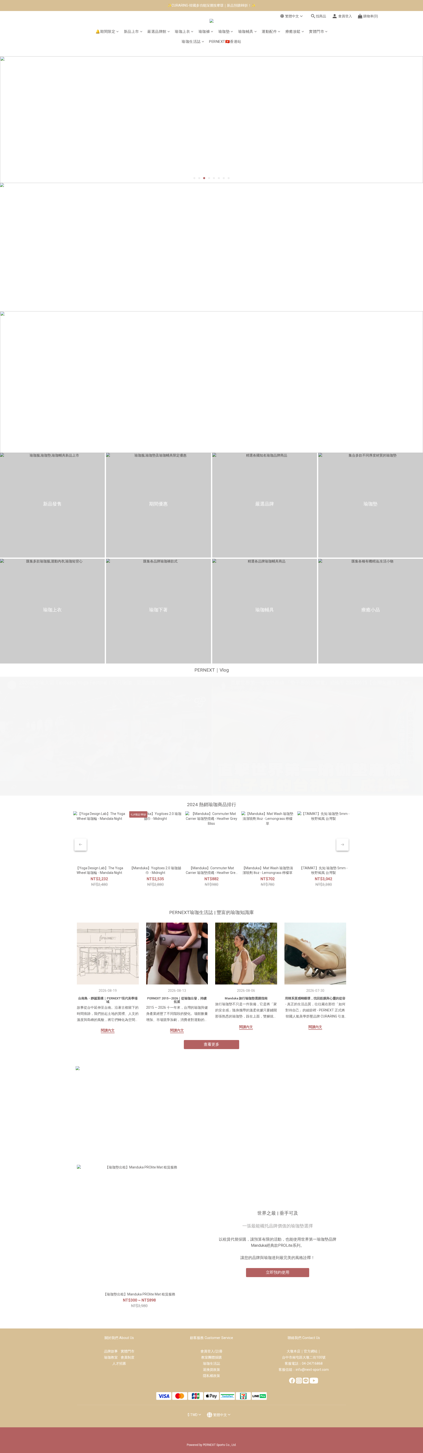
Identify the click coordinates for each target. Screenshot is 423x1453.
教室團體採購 (211, 1357)
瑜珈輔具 (245, 31)
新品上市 (131, 31)
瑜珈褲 (204, 31)
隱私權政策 (211, 1376)
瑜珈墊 (224, 31)
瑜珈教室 (112, 1357)
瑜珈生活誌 (191, 41)
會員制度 (127, 1357)
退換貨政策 (211, 1370)
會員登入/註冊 (211, 1351)
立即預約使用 (277, 1272)
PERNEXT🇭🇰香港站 (225, 41)
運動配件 (269, 31)
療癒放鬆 (293, 31)
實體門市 (316, 31)
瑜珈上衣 (182, 31)
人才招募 (119, 1363)
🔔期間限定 (105, 31)
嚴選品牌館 (156, 31)
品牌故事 (112, 1351)
